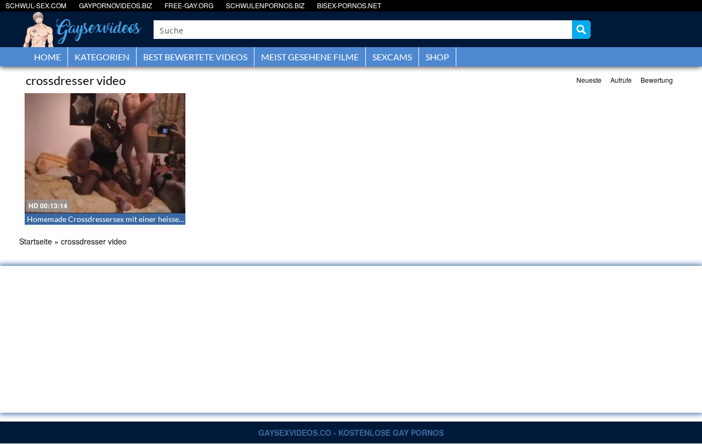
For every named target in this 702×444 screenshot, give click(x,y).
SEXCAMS (392, 57)
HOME (47, 57)
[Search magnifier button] (581, 29)
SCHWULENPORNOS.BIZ (265, 5)
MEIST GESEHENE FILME (310, 57)
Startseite (35, 241)
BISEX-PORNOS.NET (349, 5)
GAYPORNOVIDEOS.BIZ (115, 5)
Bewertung (657, 79)
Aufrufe (621, 79)
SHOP (437, 57)
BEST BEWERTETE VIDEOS (195, 57)
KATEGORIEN (102, 57)
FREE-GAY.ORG (189, 5)
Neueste (589, 79)
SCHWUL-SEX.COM (35, 5)
